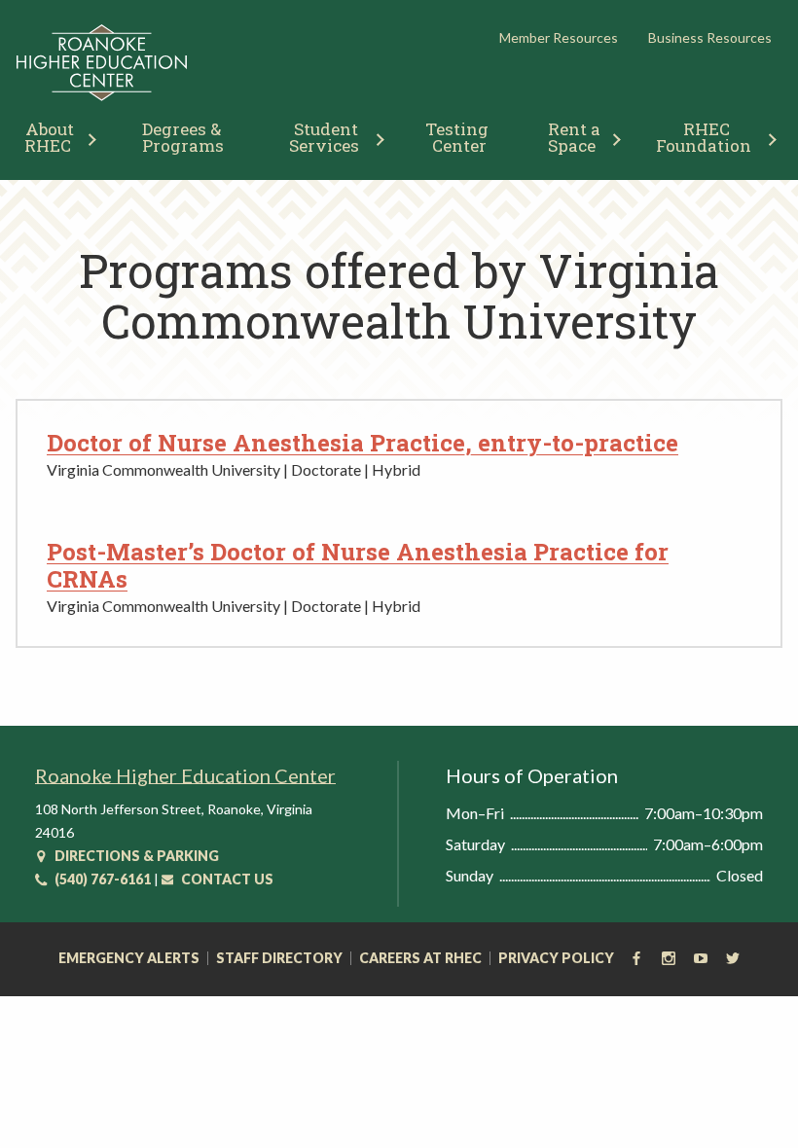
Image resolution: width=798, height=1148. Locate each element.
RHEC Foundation (703, 137)
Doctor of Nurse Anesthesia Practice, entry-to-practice (362, 442)
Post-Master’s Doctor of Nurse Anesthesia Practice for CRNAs (358, 565)
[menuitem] (183, 135)
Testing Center (458, 137)
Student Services (325, 137)
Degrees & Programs (183, 137)
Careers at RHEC (420, 958)
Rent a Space (576, 137)
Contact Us (225, 879)
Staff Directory (279, 958)
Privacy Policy (556, 958)
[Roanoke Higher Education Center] (102, 97)
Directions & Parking (135, 855)
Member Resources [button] (558, 37)
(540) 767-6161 (101, 879)
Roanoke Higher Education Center (185, 775)
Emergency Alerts (129, 958)
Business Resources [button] (710, 37)
